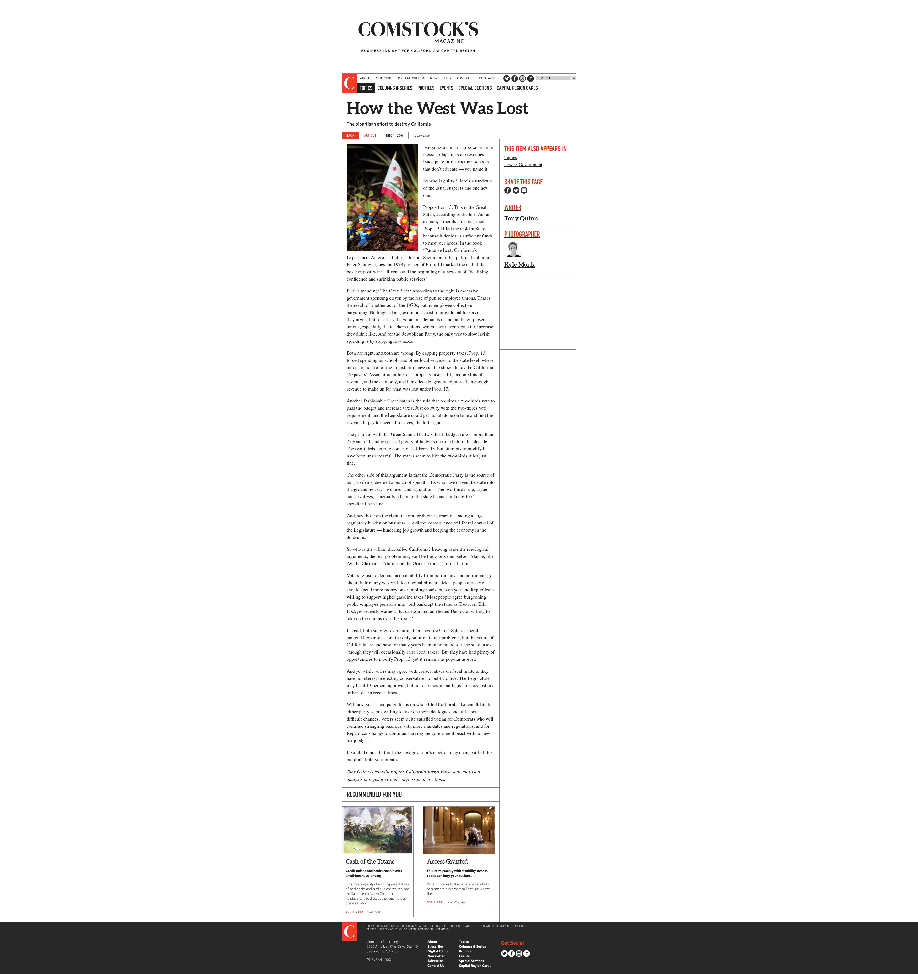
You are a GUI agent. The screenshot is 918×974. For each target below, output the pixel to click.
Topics (366, 87)
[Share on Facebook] (507, 190)
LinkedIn (530, 78)
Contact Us (489, 78)
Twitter (506, 78)
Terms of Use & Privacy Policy (384, 929)
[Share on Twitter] (516, 190)
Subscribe (384, 78)
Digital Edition (412, 78)
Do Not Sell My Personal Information (427, 929)
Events (446, 87)
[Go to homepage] (418, 36)
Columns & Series (394, 87)
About (365, 78)
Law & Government (523, 164)
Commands (3, 970)
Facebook (514, 78)
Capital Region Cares (517, 87)
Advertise (465, 78)
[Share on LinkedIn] (524, 190)
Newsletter (441, 78)
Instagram (522, 78)
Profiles (426, 87)
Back (350, 135)
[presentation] (349, 83)
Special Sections (475, 87)
